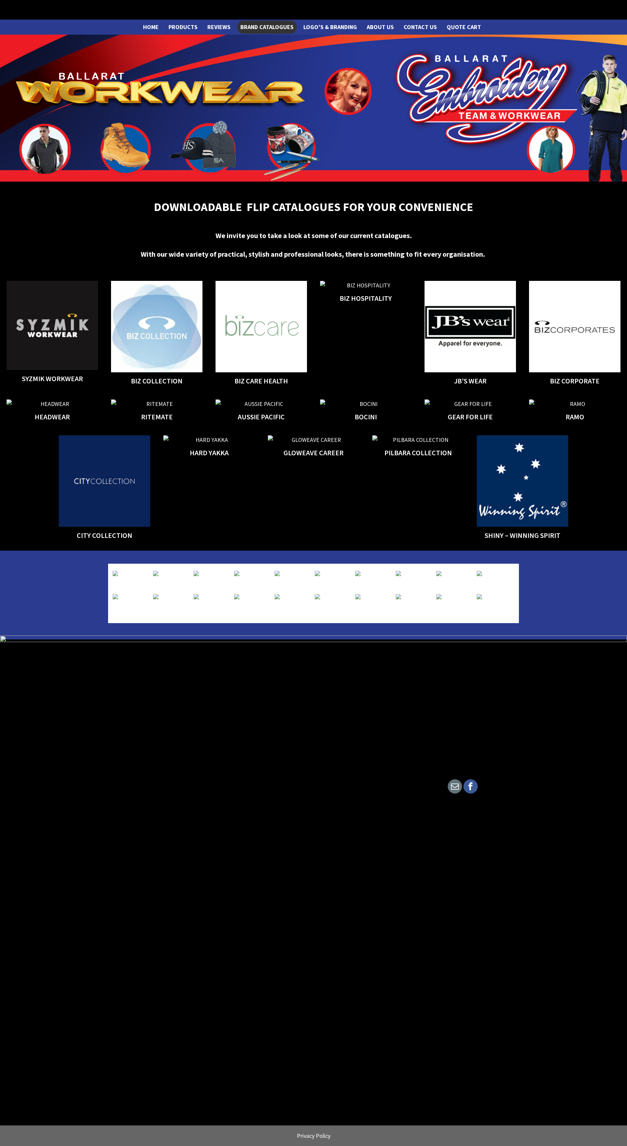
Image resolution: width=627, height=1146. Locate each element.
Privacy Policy (313, 1135)
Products (183, 27)
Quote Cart (464, 27)
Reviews (219, 27)
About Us (380, 27)
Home (151, 27)
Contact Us (420, 27)
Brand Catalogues (267, 27)
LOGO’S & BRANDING (330, 27)
